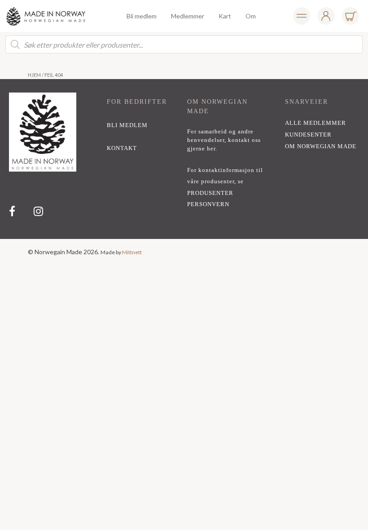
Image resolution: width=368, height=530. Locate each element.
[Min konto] (301, 16)
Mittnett (132, 252)
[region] (184, 159)
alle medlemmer (315, 123)
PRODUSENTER (210, 193)
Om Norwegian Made (320, 146)
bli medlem (127, 125)
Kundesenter (308, 135)
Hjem (34, 75)
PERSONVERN (208, 204)
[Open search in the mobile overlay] (184, 44)
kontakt (122, 148)
